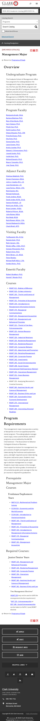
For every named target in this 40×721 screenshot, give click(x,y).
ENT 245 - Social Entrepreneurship (22, 604)
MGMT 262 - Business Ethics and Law (22, 393)
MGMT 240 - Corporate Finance (20, 356)
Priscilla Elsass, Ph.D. (13, 136)
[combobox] (20, 11)
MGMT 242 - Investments (18, 359)
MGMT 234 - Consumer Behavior (20, 347)
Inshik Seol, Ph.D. (12, 156)
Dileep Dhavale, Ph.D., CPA (15, 133)
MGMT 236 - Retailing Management (22, 353)
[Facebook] (8, 674)
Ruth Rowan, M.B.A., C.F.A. (15, 220)
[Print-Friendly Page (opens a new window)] (34, 50)
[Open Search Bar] (30, 3)
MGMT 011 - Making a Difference (20, 288)
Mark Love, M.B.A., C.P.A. (14, 205)
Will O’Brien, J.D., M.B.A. (14, 255)
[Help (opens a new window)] (37, 50)
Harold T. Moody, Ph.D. (14, 277)
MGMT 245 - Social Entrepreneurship (22, 363)
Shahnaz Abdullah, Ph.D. (15, 176)
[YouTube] (32, 674)
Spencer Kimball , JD (13, 203)
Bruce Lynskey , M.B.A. (14, 208)
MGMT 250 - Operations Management (23, 372)
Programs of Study (18, 60)
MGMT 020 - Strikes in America (20, 291)
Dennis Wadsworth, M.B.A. (15, 223)
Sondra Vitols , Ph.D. (13, 263)
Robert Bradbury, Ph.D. (14, 274)
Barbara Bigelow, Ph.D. (14, 118)
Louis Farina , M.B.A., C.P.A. (15, 188)
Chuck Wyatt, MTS (12, 226)
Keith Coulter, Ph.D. (13, 130)
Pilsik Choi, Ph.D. (12, 127)
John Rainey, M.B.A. (13, 214)
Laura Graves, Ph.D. (13, 145)
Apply (21, 632)
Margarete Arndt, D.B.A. (14, 115)
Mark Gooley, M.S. (12, 191)
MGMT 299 (14, 595)
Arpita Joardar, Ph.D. (13, 147)
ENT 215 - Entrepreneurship (21, 601)
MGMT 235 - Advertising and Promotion (23, 350)
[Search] (36, 27)
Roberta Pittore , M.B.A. (14, 211)
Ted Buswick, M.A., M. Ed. (14, 237)
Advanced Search (8, 37)
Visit (21, 639)
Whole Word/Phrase (11, 31)
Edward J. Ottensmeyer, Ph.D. (16, 150)
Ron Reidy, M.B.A (12, 217)
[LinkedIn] (20, 680)
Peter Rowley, (11, 258)
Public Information (31, 714)
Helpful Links (18, 665)
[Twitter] (14, 674)
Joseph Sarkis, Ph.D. (13, 153)
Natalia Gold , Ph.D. (13, 240)
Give (21, 655)
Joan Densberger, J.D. (14, 185)
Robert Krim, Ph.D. (13, 252)
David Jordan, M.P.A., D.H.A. (15, 200)
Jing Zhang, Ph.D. (12, 165)
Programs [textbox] (6, 22)
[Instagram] (20, 674)
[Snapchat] (26, 674)
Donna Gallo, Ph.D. (13, 142)
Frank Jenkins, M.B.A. (13, 197)
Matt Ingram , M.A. (12, 243)
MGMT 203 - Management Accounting (23, 316)
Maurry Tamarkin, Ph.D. (14, 162)
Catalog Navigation (11, 43)
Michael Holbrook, (13, 194)
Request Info (21, 647)
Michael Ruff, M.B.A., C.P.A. (15, 261)
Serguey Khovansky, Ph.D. (15, 249)
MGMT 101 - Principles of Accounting (22, 301)
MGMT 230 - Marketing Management (22, 341)
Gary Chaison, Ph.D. (13, 124)
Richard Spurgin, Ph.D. (14, 159)
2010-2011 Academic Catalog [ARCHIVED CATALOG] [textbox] (20, 11)
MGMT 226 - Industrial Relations (21, 337)
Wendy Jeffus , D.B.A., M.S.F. (15, 246)
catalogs (12, 718)
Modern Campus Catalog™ (24, 720)
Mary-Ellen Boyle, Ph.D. (14, 121)
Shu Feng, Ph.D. (11, 139)
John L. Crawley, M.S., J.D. (15, 182)
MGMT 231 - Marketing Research (21, 344)
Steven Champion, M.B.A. (15, 179)
